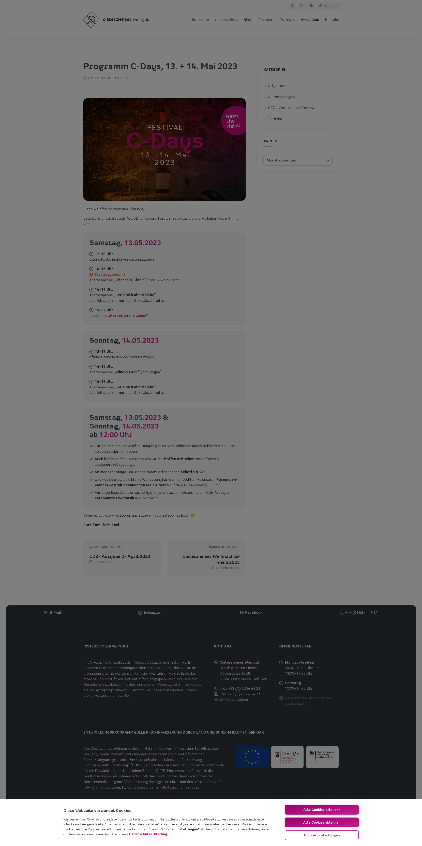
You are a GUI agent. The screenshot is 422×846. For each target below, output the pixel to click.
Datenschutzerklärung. (148, 834)
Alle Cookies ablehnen (322, 822)
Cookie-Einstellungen (322, 835)
